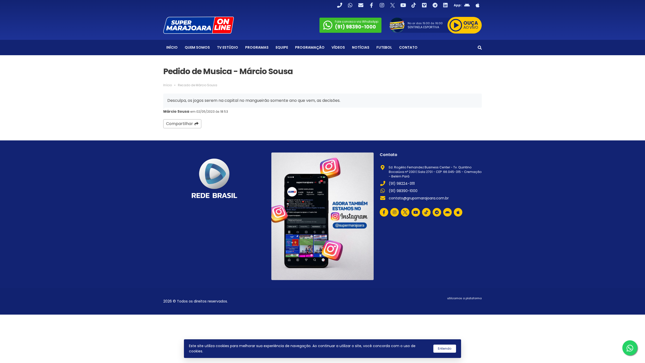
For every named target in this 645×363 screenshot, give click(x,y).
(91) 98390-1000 (403, 190)
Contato (408, 47)
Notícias (360, 47)
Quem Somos (197, 47)
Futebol (384, 47)
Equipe (282, 47)
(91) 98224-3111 (402, 183)
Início (172, 47)
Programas (257, 47)
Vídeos (338, 47)
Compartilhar (179, 124)
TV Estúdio (227, 47)
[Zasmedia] (469, 304)
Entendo (445, 348)
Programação (310, 47)
